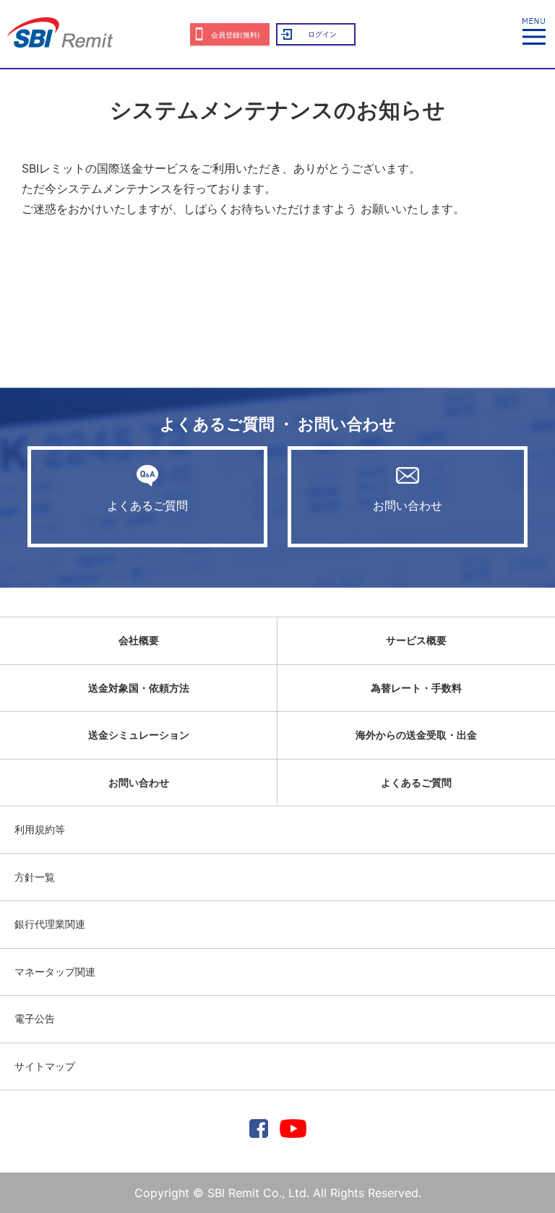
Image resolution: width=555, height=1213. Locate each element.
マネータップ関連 (54, 971)
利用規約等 (39, 829)
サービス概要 (416, 640)
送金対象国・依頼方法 (138, 688)
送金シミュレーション (138, 735)
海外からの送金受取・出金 (416, 735)
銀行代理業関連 (49, 924)
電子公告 (34, 1018)
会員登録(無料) (235, 34)
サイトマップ (44, 1066)
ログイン (322, 34)
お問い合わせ (407, 505)
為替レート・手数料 (416, 688)
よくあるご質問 (147, 505)
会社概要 (139, 640)
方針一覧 (34, 877)
